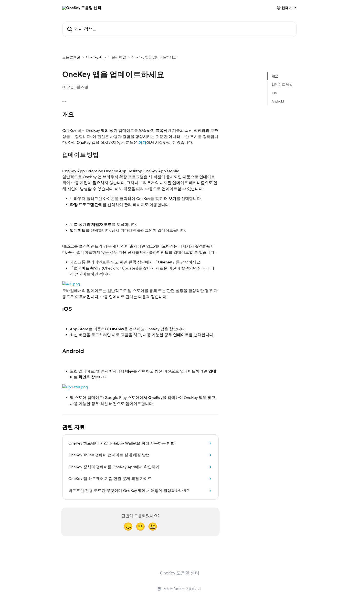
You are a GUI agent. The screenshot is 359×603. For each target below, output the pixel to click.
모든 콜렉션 (71, 57)
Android (278, 101)
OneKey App (96, 57)
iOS (274, 93)
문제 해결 (119, 57)
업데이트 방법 (282, 84)
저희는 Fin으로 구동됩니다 (182, 589)
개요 (275, 76)
